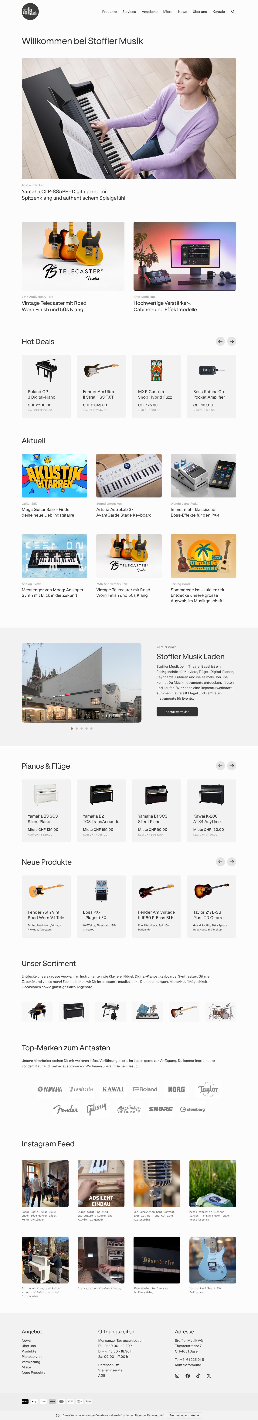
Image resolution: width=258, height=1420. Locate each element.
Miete (167, 11)
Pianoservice (32, 1356)
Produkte (109, 11)
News (182, 11)
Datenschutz (108, 1365)
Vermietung (31, 1362)
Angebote (150, 11)
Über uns (200, 11)
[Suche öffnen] (232, 11)
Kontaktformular (177, 711)
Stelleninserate (110, 1370)
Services (129, 11)
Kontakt (219, 11)
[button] (72, 728)
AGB (101, 1375)
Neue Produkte (33, 1372)
